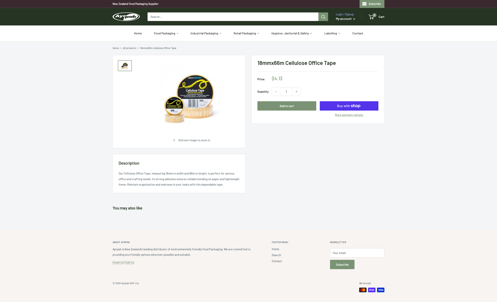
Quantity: (263, 91)
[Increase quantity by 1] (296, 91)
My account (344, 18)
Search (276, 255)
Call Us (129, 262)
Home (116, 48)
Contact (277, 261)
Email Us (118, 262)
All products (129, 48)
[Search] (323, 16)
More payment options (349, 115)
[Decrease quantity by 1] (276, 91)
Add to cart (287, 106)
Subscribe (375, 3)
